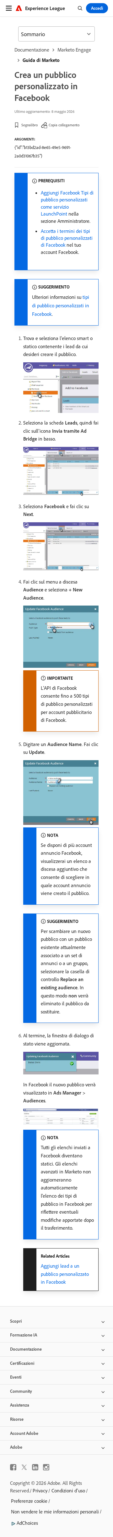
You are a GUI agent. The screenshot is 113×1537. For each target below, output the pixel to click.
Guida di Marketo (41, 60)
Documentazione (31, 50)
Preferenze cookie (29, 1501)
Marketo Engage (74, 50)
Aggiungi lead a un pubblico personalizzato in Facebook (65, 1274)
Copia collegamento (64, 125)
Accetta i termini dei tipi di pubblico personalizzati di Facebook (67, 238)
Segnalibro (29, 125)
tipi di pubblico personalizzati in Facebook (60, 305)
